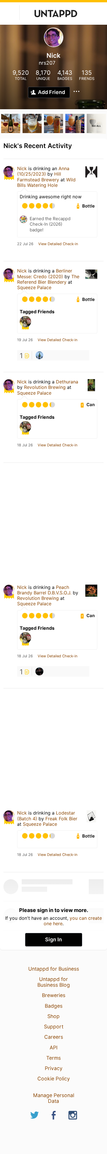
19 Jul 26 (25, 340)
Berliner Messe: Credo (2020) (44, 273)
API (54, 1047)
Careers (53, 1037)
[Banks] (39, 671)
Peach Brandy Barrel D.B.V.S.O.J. (44, 590)
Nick (22, 168)
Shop (53, 1016)
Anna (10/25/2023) (43, 171)
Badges (53, 1006)
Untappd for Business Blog (53, 982)
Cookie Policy (53, 1079)
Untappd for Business (53, 969)
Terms (53, 1058)
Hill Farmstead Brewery (39, 176)
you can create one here (73, 920)
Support (53, 1027)
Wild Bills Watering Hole (46, 182)
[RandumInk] (39, 355)
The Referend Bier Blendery (48, 279)
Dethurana (67, 382)
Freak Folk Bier (61, 818)
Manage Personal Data (53, 1098)
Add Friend (51, 92)
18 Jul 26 (25, 445)
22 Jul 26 (25, 244)
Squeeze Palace (34, 287)
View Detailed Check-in (58, 244)
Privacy (53, 1068)
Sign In (53, 939)
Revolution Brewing (45, 387)
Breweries (53, 995)
